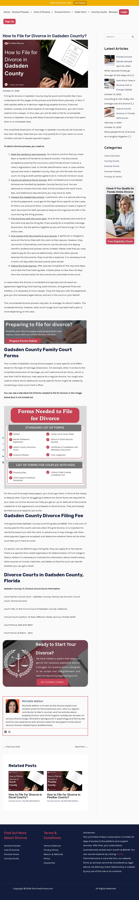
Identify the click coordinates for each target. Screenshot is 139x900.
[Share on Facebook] (3, 450)
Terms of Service (52, 845)
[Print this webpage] (3, 444)
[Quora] (9, 732)
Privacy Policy (51, 849)
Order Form (81, 11)
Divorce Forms (62, 11)
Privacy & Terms (113, 176)
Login (124, 12)
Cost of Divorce (42, 11)
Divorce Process (20, 11)
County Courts (99, 11)
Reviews (113, 11)
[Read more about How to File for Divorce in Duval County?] (26, 780)
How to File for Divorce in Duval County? (25, 796)
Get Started (80, 3)
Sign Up (9, 21)
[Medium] (5, 732)
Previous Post (11, 746)
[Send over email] (3, 438)
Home (7, 11)
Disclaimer (49, 862)
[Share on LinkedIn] (3, 456)
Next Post (81, 746)
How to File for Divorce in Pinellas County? (63, 796)
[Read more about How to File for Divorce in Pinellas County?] (64, 780)
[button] (30, 12)
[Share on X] (3, 462)
